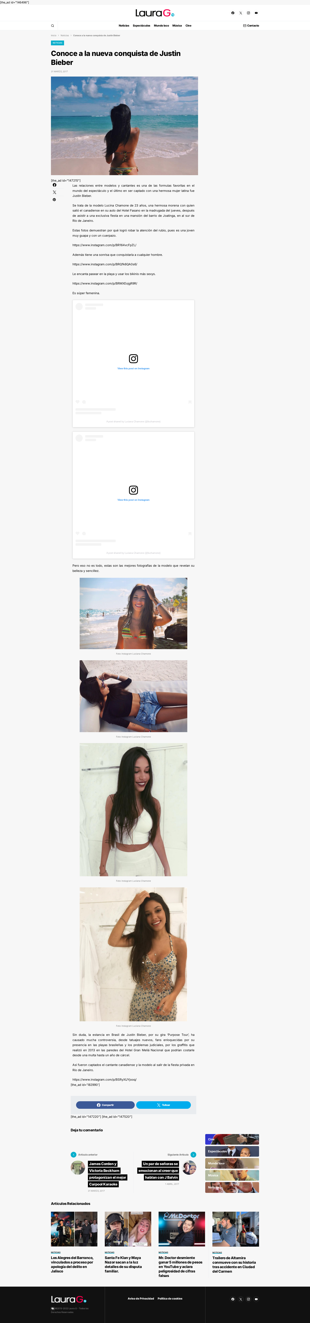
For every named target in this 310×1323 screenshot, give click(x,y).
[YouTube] (256, 12)
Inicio (53, 35)
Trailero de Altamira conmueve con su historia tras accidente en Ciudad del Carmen (234, 1265)
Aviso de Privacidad (141, 1298)
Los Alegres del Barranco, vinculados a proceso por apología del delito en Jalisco (72, 1264)
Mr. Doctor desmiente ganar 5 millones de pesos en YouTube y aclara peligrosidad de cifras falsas (180, 1267)
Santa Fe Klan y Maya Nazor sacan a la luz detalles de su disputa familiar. (123, 1264)
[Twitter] (241, 12)
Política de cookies (170, 1298)
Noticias (65, 35)
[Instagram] (248, 12)
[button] (52, 25)
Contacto (253, 25)
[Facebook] (233, 12)
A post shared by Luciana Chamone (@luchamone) (133, 421)
